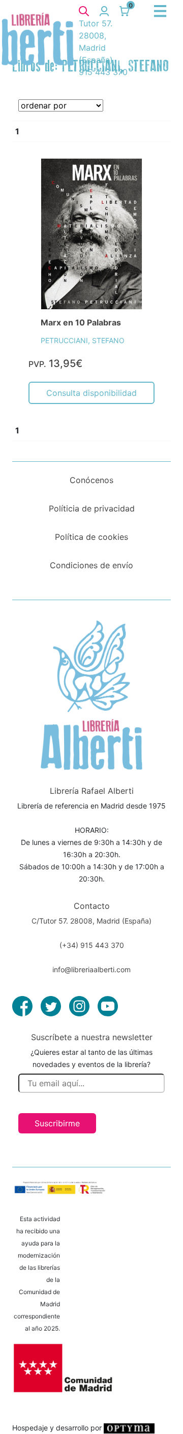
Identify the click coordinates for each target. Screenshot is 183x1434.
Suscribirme (57, 1123)
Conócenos (91, 480)
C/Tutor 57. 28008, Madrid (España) (91, 920)
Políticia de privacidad (92, 508)
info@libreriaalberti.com (91, 969)
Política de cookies (91, 537)
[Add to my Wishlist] (123, 177)
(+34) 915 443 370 (91, 945)
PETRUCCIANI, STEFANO (83, 340)
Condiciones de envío (91, 565)
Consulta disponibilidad (91, 393)
